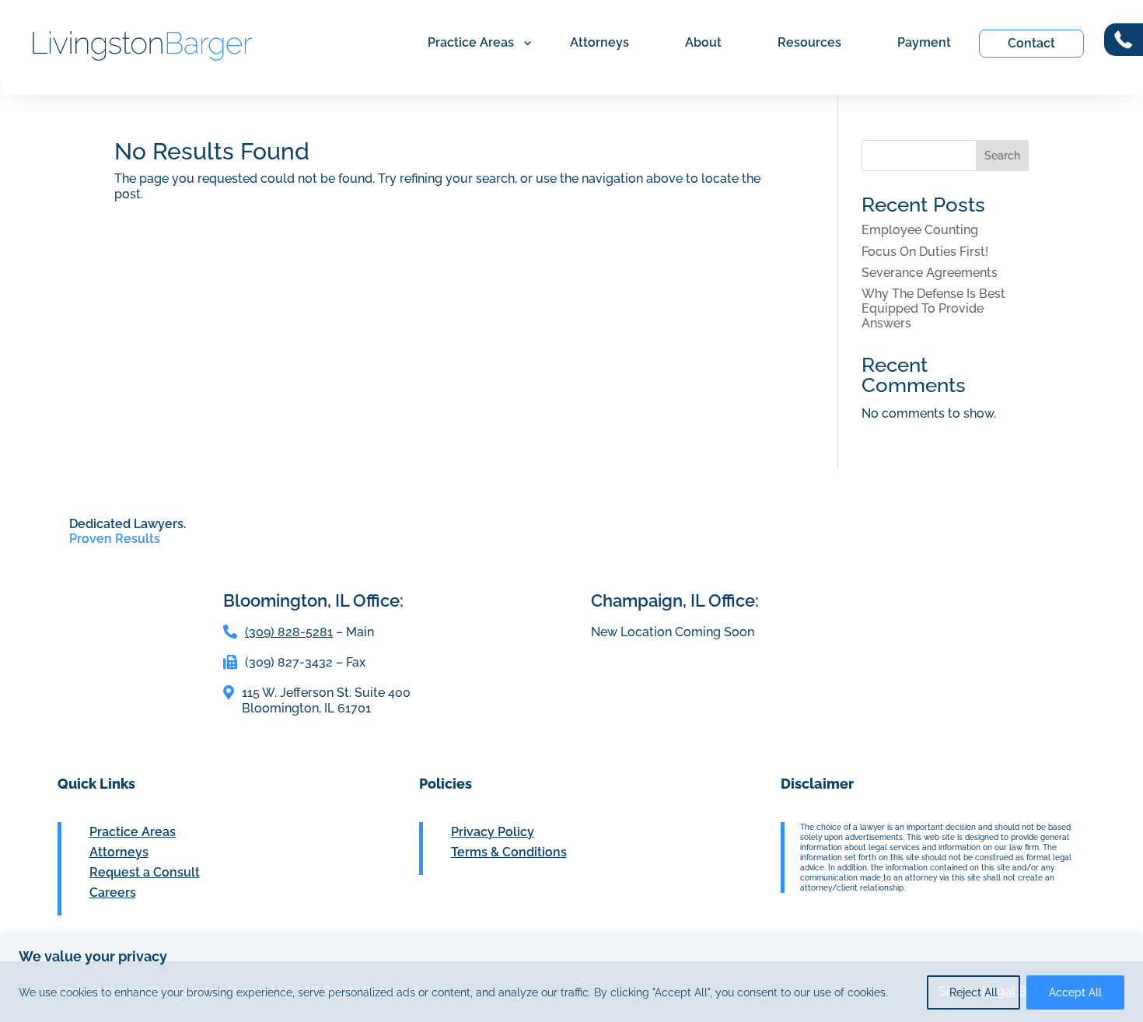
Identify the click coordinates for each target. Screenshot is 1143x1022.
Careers (112, 892)
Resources (809, 42)
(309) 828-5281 (289, 632)
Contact (1031, 43)
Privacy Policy (492, 831)
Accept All (1075, 992)
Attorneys (599, 42)
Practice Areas (471, 42)
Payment (924, 42)
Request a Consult (144, 872)
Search (1002, 155)
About (703, 42)
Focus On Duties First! (925, 251)
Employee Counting (920, 229)
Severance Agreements (930, 272)
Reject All (973, 992)
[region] (571, 978)
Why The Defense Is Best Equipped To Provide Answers (933, 308)
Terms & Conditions (509, 852)
